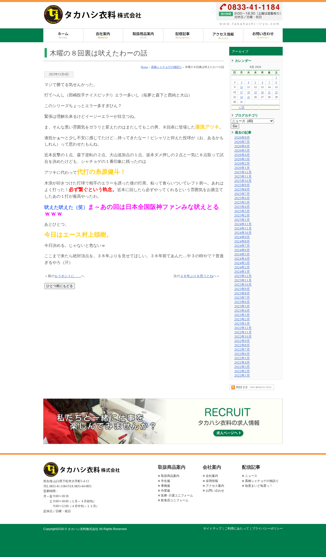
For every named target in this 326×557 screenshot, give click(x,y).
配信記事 (183, 35)
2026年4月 (242, 155)
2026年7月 (242, 142)
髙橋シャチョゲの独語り (166, 66)
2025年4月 (242, 207)
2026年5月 (242, 150)
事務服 (165, 486)
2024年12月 (243, 224)
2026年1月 (242, 168)
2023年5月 (242, 306)
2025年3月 (242, 211)
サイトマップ (212, 528)
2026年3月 (242, 159)
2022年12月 (243, 328)
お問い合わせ (263, 35)
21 (269, 92)
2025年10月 (243, 181)
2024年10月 (243, 233)
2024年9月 (242, 237)
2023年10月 (243, 285)
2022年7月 (242, 349)
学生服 (165, 481)
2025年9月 (242, 185)
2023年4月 (242, 310)
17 (241, 92)
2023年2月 (242, 319)
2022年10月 (243, 336)
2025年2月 (242, 215)
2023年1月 (242, 323)
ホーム (63, 35)
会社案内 (103, 35)
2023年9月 (242, 289)
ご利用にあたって (237, 528)
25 (248, 97)
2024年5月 (242, 254)
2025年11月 (243, 176)
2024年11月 (243, 228)
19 (255, 92)
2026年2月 (242, 163)
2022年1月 (242, 375)
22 (276, 92)
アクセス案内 (223, 35)
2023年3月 (242, 315)
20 (262, 92)
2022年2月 (242, 371)
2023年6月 (242, 302)
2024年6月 (242, 250)
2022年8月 (242, 345)
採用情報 (212, 481)
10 (241, 87)
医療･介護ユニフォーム (177, 495)
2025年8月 (242, 189)
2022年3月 (242, 367)
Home (144, 66)
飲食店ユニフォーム (174, 500)
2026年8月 (242, 137)
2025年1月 (242, 220)
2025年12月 (243, 172)
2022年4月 (242, 362)
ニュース (251, 476)
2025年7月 (242, 194)
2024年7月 (242, 246)
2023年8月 (242, 293)
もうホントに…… (68, 276)
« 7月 (241, 107)
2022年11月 (243, 332)
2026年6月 (242, 146)
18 (248, 92)
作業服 (165, 490)
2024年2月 (242, 267)
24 (241, 97)
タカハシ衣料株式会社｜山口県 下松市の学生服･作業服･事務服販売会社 (92, 14)
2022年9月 (242, 341)
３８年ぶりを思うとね (196, 276)
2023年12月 (243, 276)
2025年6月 (242, 198)
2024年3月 (242, 263)
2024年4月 (242, 259)
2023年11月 (243, 280)
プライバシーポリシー (267, 528)
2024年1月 (242, 272)
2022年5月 (242, 358)
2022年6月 (242, 354)
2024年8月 (242, 241)
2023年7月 (242, 297)
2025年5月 (242, 202)
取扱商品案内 (143, 35)
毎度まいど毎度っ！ (259, 486)
